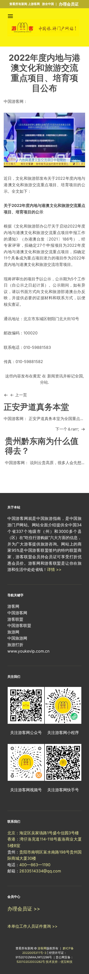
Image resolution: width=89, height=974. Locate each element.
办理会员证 (69, 3)
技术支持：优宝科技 (59, 962)
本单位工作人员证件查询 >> (32, 926)
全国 (79, 375)
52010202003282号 (31, 962)
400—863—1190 (34, 864)
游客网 (42, 948)
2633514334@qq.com (40, 870)
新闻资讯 (55, 375)
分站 (44, 382)
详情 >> (54, 569)
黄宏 (37, 375)
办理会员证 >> (23, 909)
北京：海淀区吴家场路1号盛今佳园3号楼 (43, 832)
